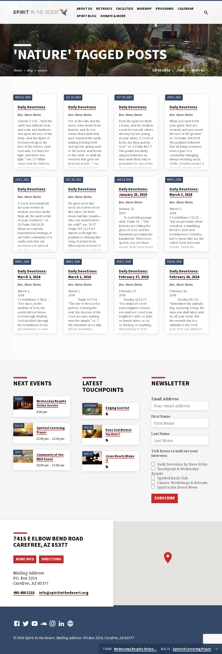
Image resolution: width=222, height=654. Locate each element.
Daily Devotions (31, 107)
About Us (84, 8)
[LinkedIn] (61, 623)
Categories (161, 70)
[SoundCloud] (43, 623)
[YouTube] (34, 623)
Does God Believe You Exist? (119, 432)
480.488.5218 (23, 592)
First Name (160, 416)
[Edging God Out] (92, 409)
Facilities (124, 8)
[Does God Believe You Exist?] (92, 431)
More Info (25, 559)
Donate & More (113, 16)
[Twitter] (25, 623)
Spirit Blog (86, 16)
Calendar (186, 8)
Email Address (164, 398)
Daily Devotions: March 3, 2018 (183, 192)
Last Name (160, 433)
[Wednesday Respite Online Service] (23, 402)
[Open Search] (206, 12)
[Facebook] (16, 623)
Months (198, 70)
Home (18, 70)
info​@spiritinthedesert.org (64, 592)
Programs (165, 8)
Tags (181, 70)
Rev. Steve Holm (29, 115)
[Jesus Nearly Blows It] (92, 457)
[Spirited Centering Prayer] (23, 429)
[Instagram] (52, 623)
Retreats (104, 8)
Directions (51, 559)
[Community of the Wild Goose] (23, 456)
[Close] (216, 649)
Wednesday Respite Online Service (51, 403)
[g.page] (70, 623)
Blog (30, 70)
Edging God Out (117, 408)
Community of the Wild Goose (50, 457)
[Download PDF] (106, 414)
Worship (144, 8)
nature (42, 70)
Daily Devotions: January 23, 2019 (133, 192)
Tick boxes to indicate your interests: (174, 453)
